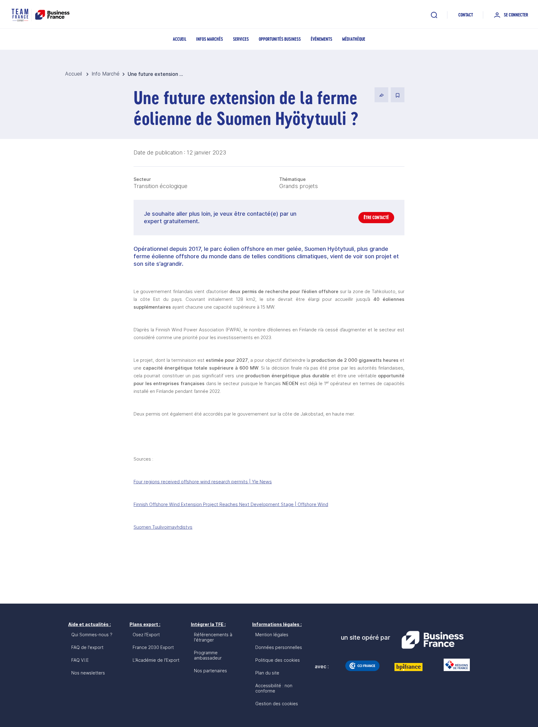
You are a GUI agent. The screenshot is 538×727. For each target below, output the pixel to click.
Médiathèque (353, 39)
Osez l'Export (146, 634)
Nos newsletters (88, 672)
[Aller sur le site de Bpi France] (408, 667)
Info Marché (106, 74)
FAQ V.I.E (80, 660)
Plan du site (267, 672)
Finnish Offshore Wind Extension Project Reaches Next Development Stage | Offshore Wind (231, 504)
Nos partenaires (210, 670)
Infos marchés (209, 39)
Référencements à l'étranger (213, 637)
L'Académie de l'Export (156, 660)
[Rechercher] (434, 15)
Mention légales (271, 634)
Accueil (179, 39)
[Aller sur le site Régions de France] (453, 665)
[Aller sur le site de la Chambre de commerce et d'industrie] (362, 665)
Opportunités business (280, 39)
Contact (465, 15)
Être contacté (376, 217)
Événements (321, 39)
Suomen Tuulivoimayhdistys (163, 527)
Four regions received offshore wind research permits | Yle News (203, 482)
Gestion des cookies (276, 703)
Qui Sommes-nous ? (91, 634)
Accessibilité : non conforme (273, 688)
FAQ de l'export (87, 647)
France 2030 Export (153, 647)
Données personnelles (278, 647)
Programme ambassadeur (208, 655)
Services (241, 39)
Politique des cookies (277, 660)
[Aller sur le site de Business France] (432, 640)
